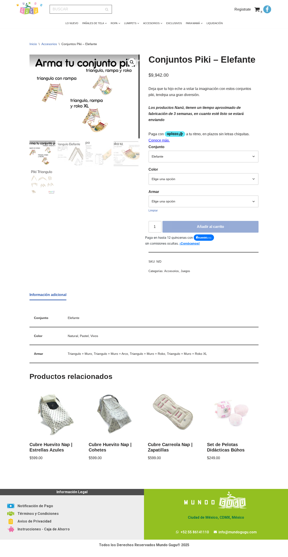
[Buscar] (107, 9)
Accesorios (49, 44)
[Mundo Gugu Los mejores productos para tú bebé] (29, 8)
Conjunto (156, 147)
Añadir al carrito (210, 227)
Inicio (33, 44)
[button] (106, 23)
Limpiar (153, 210)
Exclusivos (174, 23)
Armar (153, 192)
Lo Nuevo (71, 23)
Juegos (185, 271)
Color (153, 169)
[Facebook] (267, 9)
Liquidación (215, 23)
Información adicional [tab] (47, 295)
